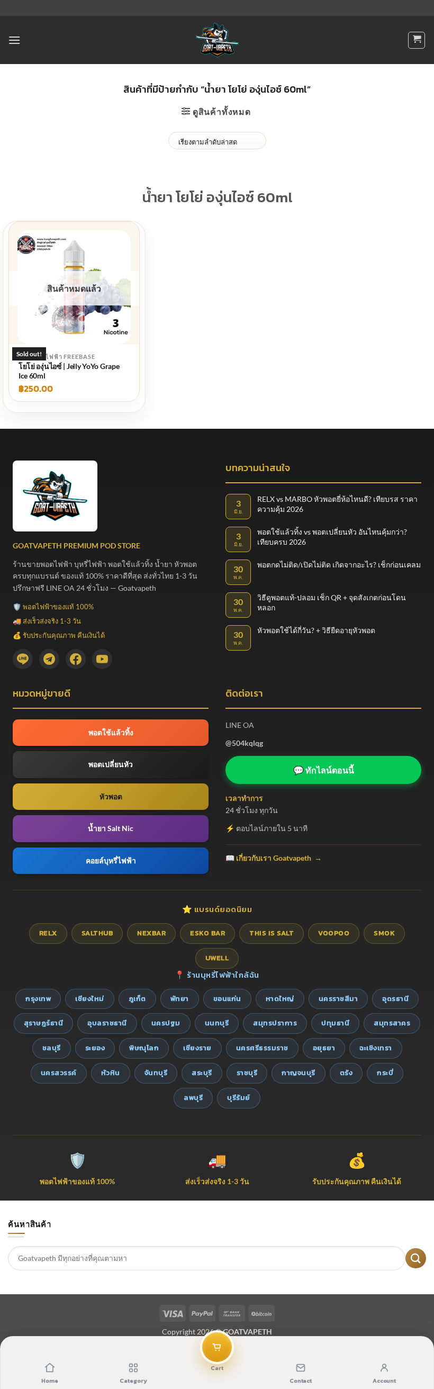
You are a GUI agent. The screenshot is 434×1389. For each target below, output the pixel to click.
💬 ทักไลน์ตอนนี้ (323, 770)
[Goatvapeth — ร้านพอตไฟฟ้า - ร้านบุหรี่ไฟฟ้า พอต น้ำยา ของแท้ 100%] (217, 40)
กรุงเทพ (38, 999)
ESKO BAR (207, 933)
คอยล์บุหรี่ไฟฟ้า (111, 860)
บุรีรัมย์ (238, 1098)
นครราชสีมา (338, 999)
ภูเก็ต (137, 999)
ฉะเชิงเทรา (375, 1048)
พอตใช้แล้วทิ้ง (110, 732)
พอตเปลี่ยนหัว (110, 764)
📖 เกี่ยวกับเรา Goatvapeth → (273, 857)
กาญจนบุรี (298, 1073)
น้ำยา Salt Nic (110, 828)
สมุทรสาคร (392, 1023)
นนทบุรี (217, 1023)
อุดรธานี (395, 999)
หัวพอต (111, 796)
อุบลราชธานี (107, 1023)
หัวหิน (110, 1073)
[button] (14, 40)
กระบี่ (385, 1073)
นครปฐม (165, 1023)
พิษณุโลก (144, 1048)
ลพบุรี (193, 1098)
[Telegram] (49, 659)
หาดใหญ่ (280, 999)
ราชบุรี (247, 1073)
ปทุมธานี (335, 1023)
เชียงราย (197, 1048)
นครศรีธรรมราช (262, 1048)
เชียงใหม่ (89, 999)
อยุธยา (324, 1048)
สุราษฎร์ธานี (44, 1023)
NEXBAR (151, 933)
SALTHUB (97, 933)
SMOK (384, 933)
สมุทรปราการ (275, 1023)
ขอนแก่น (227, 999)
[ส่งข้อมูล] (415, 1258)
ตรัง (346, 1073)
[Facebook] (76, 659)
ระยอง (95, 1048)
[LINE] (23, 659)
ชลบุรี (51, 1048)
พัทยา (179, 999)
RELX (48, 933)
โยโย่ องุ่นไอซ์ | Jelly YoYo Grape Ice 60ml (69, 371)
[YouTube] (102, 659)
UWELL (217, 958)
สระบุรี (202, 1073)
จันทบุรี (156, 1073)
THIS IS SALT (271, 933)
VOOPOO (333, 933)
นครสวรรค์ (59, 1073)
